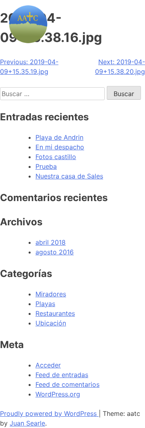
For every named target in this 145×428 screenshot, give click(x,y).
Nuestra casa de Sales (69, 176)
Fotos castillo (55, 157)
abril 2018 (50, 242)
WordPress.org (57, 394)
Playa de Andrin (59, 137)
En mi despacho (59, 147)
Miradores (50, 294)
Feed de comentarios (67, 384)
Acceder (48, 365)
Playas (45, 304)
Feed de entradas (61, 375)
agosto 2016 (54, 252)
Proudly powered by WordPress (49, 413)
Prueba (46, 166)
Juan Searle (27, 423)
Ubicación (50, 323)
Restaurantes (55, 313)
